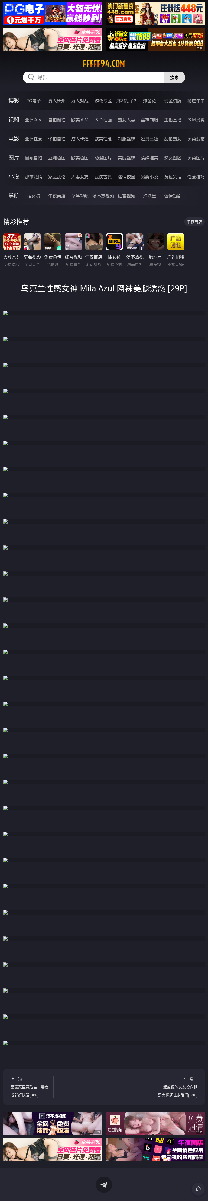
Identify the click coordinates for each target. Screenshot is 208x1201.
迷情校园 (126, 177)
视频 (13, 119)
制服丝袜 (126, 139)
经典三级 (149, 139)
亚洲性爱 (33, 139)
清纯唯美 (149, 158)
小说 (13, 176)
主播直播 (172, 120)
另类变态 (196, 139)
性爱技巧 (196, 177)
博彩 (13, 100)
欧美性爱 (103, 139)
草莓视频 (80, 196)
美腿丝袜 (126, 158)
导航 (13, 195)
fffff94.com (104, 63)
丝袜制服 (149, 120)
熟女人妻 (126, 120)
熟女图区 (172, 158)
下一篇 (177, 1087)
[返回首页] (198, 1189)
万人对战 (80, 101)
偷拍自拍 (57, 139)
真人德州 (57, 101)
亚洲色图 (57, 158)
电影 (13, 138)
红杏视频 (126, 196)
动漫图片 (103, 158)
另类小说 (149, 177)
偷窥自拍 (33, 158)
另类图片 (196, 158)
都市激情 (33, 177)
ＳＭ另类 (196, 120)
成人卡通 (80, 139)
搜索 (174, 77)
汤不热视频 (103, 196)
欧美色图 (80, 158)
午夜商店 (57, 196)
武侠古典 (103, 177)
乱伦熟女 (172, 139)
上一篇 (29, 1087)
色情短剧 (172, 196)
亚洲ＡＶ (33, 120)
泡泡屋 (149, 196)
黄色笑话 (172, 177)
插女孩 (33, 196)
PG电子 (33, 101)
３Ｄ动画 (103, 120)
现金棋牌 (172, 101)
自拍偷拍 (57, 120)
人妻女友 (80, 177)
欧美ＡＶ (80, 120)
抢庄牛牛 (196, 101)
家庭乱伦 (57, 177)
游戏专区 (103, 101)
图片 (13, 157)
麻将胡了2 (126, 101)
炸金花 (149, 101)
